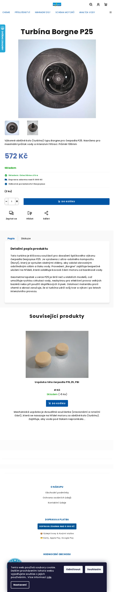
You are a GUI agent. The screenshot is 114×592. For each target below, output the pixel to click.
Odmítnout (73, 569)
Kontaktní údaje (57, 502)
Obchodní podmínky (57, 492)
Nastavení (20, 585)
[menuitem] (6, 12)
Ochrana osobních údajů (57, 497)
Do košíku (68, 201)
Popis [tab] (11, 238)
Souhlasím (94, 569)
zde (49, 577)
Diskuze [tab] (26, 238)
